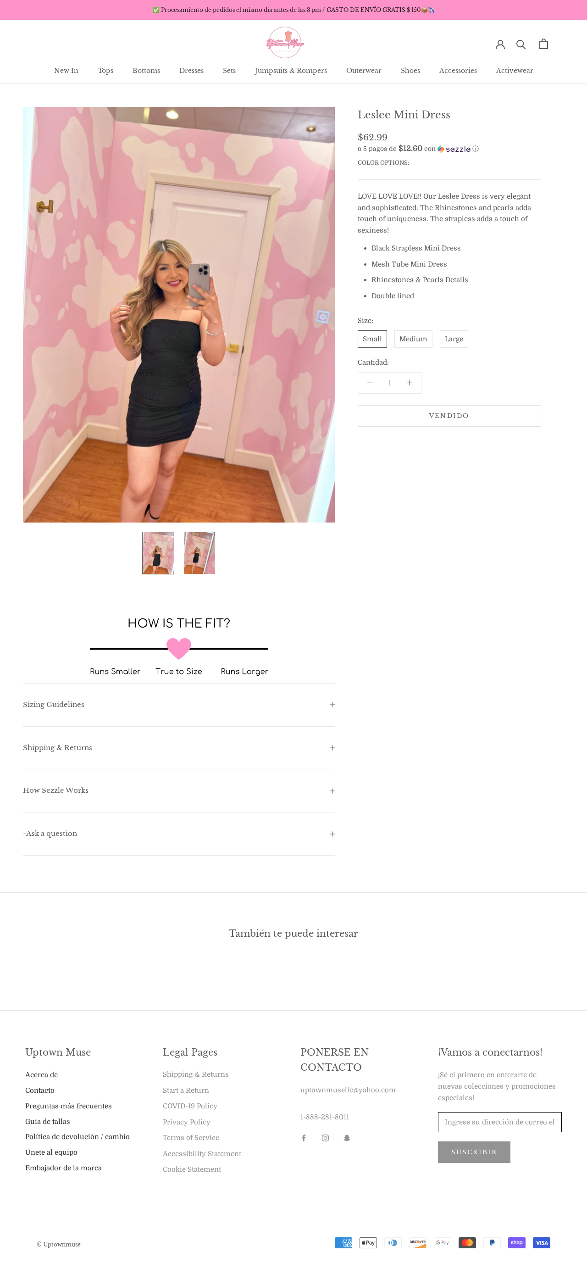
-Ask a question (50, 833)
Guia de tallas (47, 1122)
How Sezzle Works (56, 790)
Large (454, 339)
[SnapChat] (346, 1138)
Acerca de (41, 1075)
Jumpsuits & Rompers (291, 71)
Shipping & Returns (57, 747)
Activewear (514, 71)
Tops (105, 71)
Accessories (458, 71)
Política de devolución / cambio (77, 1137)
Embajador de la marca (63, 1168)
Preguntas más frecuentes (68, 1106)
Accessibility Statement (202, 1154)
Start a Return (186, 1090)
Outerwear (364, 71)
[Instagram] (325, 1138)
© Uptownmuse (59, 1244)
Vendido (449, 416)
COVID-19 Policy (190, 1106)
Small (372, 339)
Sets (229, 71)
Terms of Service (191, 1138)
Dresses (191, 71)
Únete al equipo (51, 1152)
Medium (413, 339)
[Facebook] (303, 1138)
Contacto (40, 1090)
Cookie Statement (192, 1169)
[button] (449, 149)
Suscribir (474, 1152)
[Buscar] (521, 44)
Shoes (410, 71)
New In (66, 71)
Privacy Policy (186, 1122)
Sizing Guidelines (53, 704)
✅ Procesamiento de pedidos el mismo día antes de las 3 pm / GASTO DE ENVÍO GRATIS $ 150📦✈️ (294, 9)
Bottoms (146, 71)
